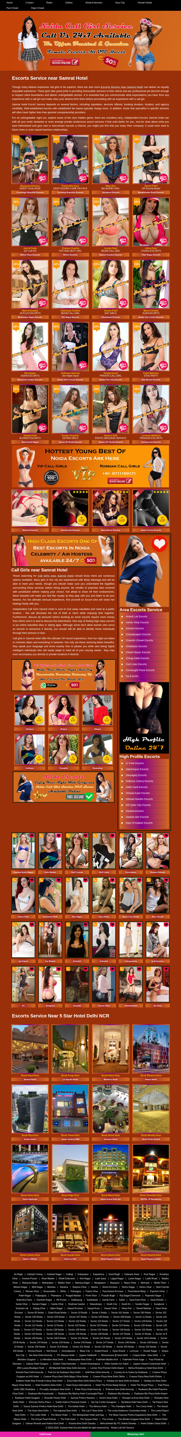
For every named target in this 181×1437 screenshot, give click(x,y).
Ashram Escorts (135, 628)
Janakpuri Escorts (110, 192)
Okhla (63, 1291)
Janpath (77, 1006)
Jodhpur (30, 768)
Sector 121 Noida (33, 1325)
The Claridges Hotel (121, 1406)
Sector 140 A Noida (56, 1338)
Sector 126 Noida (142, 1325)
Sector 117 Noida (121, 1321)
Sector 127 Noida (33, 1329)
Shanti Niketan (143, 1308)
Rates (49, 2)
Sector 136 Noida (55, 1334)
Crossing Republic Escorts (70, 192)
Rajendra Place (24, 1300)
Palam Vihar (92, 1291)
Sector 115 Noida (99, 1321)
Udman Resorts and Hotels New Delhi (45, 1423)
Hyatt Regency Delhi (151, 1259)
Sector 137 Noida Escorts (111, 442)
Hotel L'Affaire (30, 1259)
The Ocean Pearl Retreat (43, 1419)
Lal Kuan (134, 1351)
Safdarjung (76, 1300)
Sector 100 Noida (142, 1312)
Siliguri (97, 729)
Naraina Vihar (80, 1287)
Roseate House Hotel (55, 1398)
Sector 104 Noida (56, 1317)
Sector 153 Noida (125, 1347)
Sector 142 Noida (101, 1338)
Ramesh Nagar (44, 1300)
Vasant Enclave (75, 1308)
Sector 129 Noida (77, 1329)
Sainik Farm (108, 1300)
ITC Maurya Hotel (66, 1355)
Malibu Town (64, 1283)
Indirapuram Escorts (151, 442)
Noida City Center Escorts (151, 317)
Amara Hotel (151, 1079)
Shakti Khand (101, 1351)
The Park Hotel (68, 1419)
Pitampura (56, 1295)
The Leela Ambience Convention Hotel (126, 1410)
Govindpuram (68, 1351)
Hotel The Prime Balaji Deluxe (111, 1385)
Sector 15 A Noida (59, 1347)
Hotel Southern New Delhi (48, 1385)
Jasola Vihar (104, 1006)
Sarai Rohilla (156, 1300)
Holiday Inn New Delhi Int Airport (123, 1381)
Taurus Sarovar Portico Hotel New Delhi (43, 1406)
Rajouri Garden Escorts (110, 255)
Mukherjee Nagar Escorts (30, 317)
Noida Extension (94, 2)
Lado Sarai (100, 1278)
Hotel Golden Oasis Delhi (153, 1423)
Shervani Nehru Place (40, 1402)
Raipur (64, 729)
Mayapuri (114, 1283)
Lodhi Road (151, 1278)
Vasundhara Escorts (110, 530)
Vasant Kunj (93, 1308)
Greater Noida (145, 2)
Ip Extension (158, 961)
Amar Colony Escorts (151, 530)
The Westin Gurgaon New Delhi (134, 1419)
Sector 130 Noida (121, 1329)
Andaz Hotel (30, 1139)
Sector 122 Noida (76, 1325)
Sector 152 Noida (103, 1347)
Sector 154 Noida (147, 1347)
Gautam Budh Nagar (23, 872)
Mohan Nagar (20, 1287)
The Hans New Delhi (38, 1410)
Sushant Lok (22, 1308)
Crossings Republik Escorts (30, 192)
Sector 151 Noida (81, 1347)
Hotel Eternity (70, 1199)
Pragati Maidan (73, 1295)
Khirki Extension (67, 1278)
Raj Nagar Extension (130, 1295)
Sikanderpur (96, 1304)
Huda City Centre (131, 917)
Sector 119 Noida (143, 1321)
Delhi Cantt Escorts (137, 787)
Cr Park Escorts (135, 763)
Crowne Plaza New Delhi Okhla (109, 1376)
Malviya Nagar (82, 1283)
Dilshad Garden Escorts (139, 799)
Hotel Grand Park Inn (111, 1199)
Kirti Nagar (85, 1278)
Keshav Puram (29, 1278)
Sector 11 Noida (143, 1317)
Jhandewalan (130, 1006)
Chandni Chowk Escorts (139, 640)
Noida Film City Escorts (110, 380)
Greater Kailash (157, 872)
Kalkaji (69, 1274)
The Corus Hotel (144, 1406)
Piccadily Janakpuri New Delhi (55, 1389)
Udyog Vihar (39, 1308)
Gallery (69, 2)
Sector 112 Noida (33, 1321)
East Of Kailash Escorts (139, 823)
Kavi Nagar (149, 1274)
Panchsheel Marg (137, 1291)
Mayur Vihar (130, 1283)
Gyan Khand (119, 1351)
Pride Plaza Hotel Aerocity (88, 1389)
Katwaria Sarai (131, 1274)
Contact (29, 2)
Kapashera (98, 1274)
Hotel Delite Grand (151, 1139)
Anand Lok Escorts (136, 616)
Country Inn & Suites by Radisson (131, 1372)
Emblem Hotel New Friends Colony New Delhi (39, 1381)
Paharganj (76, 1291)
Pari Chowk (12, 8)
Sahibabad (92, 1300)
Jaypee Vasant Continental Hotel (149, 1364)
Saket (122, 1300)
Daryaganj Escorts (136, 775)
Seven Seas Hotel (108, 1398)
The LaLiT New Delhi (92, 1410)
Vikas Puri (126, 1308)
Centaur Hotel (110, 1139)
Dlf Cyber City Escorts (138, 805)
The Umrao (108, 1419)
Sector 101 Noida (120, 1312)
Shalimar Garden (76, 1304)
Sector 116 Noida (77, 1321)
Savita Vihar (57, 1304)
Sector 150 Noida (36, 1347)
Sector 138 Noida (99, 1334)
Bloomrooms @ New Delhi (114, 1355)
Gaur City (120, 2)
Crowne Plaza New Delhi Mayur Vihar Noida (65, 1376)
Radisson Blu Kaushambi (41, 1393)
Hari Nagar (77, 917)
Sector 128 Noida (55, 1329)
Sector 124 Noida (120, 1325)
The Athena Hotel (98, 1406)
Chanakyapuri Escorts (138, 634)
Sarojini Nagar (39, 1304)
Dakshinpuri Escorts (137, 769)
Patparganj (40, 1295)
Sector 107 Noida (78, 1317)
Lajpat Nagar (117, 1278)
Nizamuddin (49, 1291)
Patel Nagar (25, 1295)
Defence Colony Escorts (139, 781)
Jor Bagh (18, 1274)
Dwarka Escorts (135, 811)
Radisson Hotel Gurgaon (27, 1398)
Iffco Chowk (157, 917)
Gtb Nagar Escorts (70, 317)
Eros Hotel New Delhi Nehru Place (84, 1381)
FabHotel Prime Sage (133, 1359)
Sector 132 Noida (143, 1329)
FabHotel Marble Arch (107, 1359)
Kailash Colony (35, 1274)
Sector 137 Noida (121, 1334)
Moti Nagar (37, 1287)
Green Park (23, 917)
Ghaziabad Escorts (111, 317)
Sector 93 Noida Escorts (70, 442)
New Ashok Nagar (30, 442)
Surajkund (159, 1304)
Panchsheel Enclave (113, 1291)
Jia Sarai (158, 1006)
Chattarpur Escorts (136, 646)
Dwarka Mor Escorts (137, 817)
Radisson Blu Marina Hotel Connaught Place (80, 1393)
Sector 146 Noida (82, 1342)
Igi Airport (23, 961)
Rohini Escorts (70, 255)
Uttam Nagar (56, 1308)
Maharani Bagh (30, 1283)
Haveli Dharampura (90, 1364)
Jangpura (50, 1006)
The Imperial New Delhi (65, 1410)
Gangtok (64, 768)
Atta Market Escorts (151, 380)
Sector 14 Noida (143, 1334)
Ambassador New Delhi (80, 1359)
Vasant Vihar (110, 1308)
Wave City (85, 1351)
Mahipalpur (47, 1283)
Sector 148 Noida (126, 1342)
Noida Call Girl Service (122, 1427)
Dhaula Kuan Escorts (138, 793)
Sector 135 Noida (77, 1334)
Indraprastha (131, 961)
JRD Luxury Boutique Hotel (30, 1368)
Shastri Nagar (150, 1351)
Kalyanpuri (83, 1274)
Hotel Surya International (78, 1385)
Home (10, 2)
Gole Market (50, 872)
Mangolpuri (100, 1283)
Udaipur (30, 729)
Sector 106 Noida (100, 1317)
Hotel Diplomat (30, 1199)
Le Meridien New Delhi (51, 1359)
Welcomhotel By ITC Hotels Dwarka (118, 1423)
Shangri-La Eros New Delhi (136, 1398)
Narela (94, 1287)
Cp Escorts (132, 676)
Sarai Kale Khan (137, 1300)
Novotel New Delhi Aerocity (29, 1372)
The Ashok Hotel (76, 1406)
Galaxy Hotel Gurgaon (37, 1364)
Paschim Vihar (157, 1291)
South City (111, 1304)
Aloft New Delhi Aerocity (97, 1372)
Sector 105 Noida (34, 1317)
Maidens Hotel (111, 1079)
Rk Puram (62, 1300)
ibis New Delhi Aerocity (40, 1355)
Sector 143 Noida (123, 1338)
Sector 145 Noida (60, 1342)
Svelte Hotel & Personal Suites (70, 1402)
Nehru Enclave (109, 1287)
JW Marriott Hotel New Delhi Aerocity (67, 1368)
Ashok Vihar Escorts (137, 622)
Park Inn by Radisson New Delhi (64, 1372)
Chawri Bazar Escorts (138, 652)
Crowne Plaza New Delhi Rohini (145, 1376)
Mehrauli (145, 1283)
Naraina (64, 1287)
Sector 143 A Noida (146, 1338)
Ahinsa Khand (35, 1351)
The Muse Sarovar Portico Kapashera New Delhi (133, 1415)
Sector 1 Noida (99, 1312)
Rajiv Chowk (37, 8)
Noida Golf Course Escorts (70, 380)
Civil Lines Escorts (136, 664)
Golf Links (104, 872)
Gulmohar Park (50, 917)
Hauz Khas (104, 917)
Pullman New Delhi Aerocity (120, 1389)
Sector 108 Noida (122, 1317)
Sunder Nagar (142, 1304)
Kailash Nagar (54, 1274)
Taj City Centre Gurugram (103, 1402)
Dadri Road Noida (57, 1312)
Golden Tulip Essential (64, 1364)
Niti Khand (52, 1351)
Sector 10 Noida (79, 1312)
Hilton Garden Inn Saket (116, 1364)
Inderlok (77, 961)
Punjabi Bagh (108, 1295)
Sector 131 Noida (99, 1329)
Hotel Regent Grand (110, 1259)
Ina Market (50, 961)
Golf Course (77, 872)
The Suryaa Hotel (89, 1419)
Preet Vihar (91, 1295)
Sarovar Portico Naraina (83, 1398)
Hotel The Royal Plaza (142, 1385)
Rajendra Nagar (153, 1295)
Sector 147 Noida (104, 1342)
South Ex (126, 1304)
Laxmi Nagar (134, 1278)
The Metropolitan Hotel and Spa (88, 1415)
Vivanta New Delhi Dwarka (82, 1423)
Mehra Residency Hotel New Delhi (145, 1368)
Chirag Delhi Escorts (137, 658)
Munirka (51, 1287)
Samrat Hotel (30, 1079)
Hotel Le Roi (70, 1259)
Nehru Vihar (145, 1287)
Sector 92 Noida (35, 1312)
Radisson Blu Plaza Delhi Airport (150, 1393)
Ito (23, 1006)
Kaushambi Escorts (70, 530)
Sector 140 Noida (33, 1338)
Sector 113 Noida (55, 1321)
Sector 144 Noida (38, 1342)
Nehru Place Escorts (30, 255)
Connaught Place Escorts (140, 670)
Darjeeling (98, 768)
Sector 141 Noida (79, 1338)
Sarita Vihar (22, 1304)
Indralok (104, 961)
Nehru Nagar (128, 1287)
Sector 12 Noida (55, 1325)
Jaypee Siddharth (88, 1355)
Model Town (160, 1283)
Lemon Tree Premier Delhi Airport (107, 1368)
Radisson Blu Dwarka (119, 1393)
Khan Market (48, 1278)
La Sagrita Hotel (70, 1079)
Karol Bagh (114, 1274)
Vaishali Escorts (30, 530)
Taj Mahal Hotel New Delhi (134, 1402)
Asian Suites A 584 (70, 1139)
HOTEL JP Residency (151, 1199)
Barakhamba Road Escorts (151, 192)
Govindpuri (130, 872)
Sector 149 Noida (149, 1342)
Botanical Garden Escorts (30, 380)
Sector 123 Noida (98, 1325)
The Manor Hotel (59, 1415)
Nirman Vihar (32, 1291)
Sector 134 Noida (33, 1334)
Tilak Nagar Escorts (151, 255)
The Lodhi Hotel (38, 1415)
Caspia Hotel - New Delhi (145, 1355)
